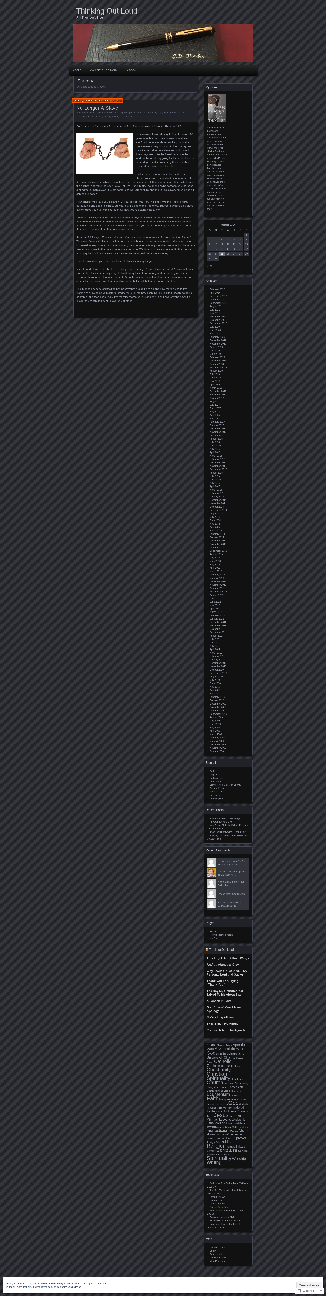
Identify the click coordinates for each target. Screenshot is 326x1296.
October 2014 (217, 506)
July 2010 (215, 680)
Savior (211, 1151)
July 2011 (215, 639)
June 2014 (215, 520)
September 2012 (218, 591)
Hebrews (220, 1107)
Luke (235, 1123)
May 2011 (215, 646)
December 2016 (218, 428)
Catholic (222, 1061)
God (100, 116)
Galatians (241, 1099)
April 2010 (215, 690)
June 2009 (215, 724)
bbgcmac (214, 774)
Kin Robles (215, 795)
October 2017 (217, 398)
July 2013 (215, 557)
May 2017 (215, 411)
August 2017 (216, 401)
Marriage (220, 1127)
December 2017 (218, 391)
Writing (214, 1162)
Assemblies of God (225, 1051)
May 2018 (215, 381)
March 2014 (216, 530)
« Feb (209, 266)
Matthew (236, 1127)
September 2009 (218, 714)
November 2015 (218, 466)
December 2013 (218, 540)
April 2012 (215, 608)
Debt (159, 112)
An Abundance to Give (221, 822)
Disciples (228, 1091)
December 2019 (218, 340)
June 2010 (215, 683)
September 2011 (218, 632)
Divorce (237, 1091)
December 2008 (218, 744)
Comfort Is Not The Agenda (226, 1030)
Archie (213, 771)
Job (231, 1116)
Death (210, 1090)
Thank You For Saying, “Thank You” (228, 832)
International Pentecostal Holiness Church (227, 1109)
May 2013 (215, 564)
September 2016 (218, 435)
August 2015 (216, 472)
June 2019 (215, 354)
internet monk (217, 791)
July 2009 (215, 720)
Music (218, 1135)
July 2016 (215, 442)
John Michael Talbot (224, 1117)
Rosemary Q (224, 902)
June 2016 (215, 445)
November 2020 (218, 316)
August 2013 (216, 554)
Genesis (211, 1104)
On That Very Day (219, 1207)
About (77, 70)
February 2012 (217, 615)
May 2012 (215, 605)
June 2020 (215, 330)
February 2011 (217, 656)
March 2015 (216, 489)
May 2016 (215, 449)
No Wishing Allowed (221, 1017)
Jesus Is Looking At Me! (222, 1217)
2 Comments (126, 116)
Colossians (229, 1083)
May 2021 (215, 313)
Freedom (92, 116)
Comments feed (218, 1257)
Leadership (238, 1119)
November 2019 (218, 343)
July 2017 (215, 405)
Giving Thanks (217, 1203)
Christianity (219, 1069)
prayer (241, 1138)
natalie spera (216, 798)
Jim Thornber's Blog (89, 17)
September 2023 (218, 296)
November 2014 (218, 503)
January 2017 (217, 425)
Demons (218, 1091)
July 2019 (215, 350)
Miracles (245, 1127)
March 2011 (216, 652)
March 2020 (216, 333)
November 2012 (218, 585)
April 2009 (215, 731)
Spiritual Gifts (223, 1154)
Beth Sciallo (216, 781)
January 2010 (217, 700)
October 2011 (217, 629)
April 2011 (215, 649)
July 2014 (215, 517)
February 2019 (217, 357)
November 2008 (218, 748)
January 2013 (217, 578)
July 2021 (215, 309)
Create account (217, 1247)
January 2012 (217, 619)
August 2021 (216, 306)
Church (215, 1082)
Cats (230, 1066)
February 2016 (217, 459)
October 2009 (217, 710)
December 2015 (218, 462)
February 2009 (217, 737)
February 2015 (217, 493)
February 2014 (217, 534)
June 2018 (215, 377)
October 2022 (217, 299)
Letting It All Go (217, 1197)
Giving (224, 1104)
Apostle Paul (134, 112)
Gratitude (243, 1104)
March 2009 (216, 734)
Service (243, 1150)
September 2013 (218, 551)
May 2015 (215, 483)
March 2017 (216, 418)
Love (229, 1123)
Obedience (234, 1134)
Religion (216, 1146)
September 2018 (218, 367)
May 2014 (215, 523)
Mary (228, 1126)
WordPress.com (218, 1261)
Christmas (237, 1079)
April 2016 (215, 452)
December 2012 (218, 581)
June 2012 (215, 602)
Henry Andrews (226, 861)
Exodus (234, 1095)
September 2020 (218, 323)
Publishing (229, 1142)
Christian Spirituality (97, 112)
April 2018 (215, 384)
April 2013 (215, 568)
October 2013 (217, 547)
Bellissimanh (216, 778)
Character (239, 1066)
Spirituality (219, 1158)
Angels (229, 1045)
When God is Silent (235, 894)
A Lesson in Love (219, 1001)
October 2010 (217, 669)
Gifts (218, 1104)
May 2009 (215, 727)
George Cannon (218, 788)
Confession (235, 1087)
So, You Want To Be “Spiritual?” (226, 1220)
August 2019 (216, 347)
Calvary (239, 1058)
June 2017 (215, 408)
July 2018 (215, 374)
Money (106, 116)
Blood (219, 1053)
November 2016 (218, 432)
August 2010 (216, 676)
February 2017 (217, 422)
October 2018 (217, 364)
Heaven (211, 1108)
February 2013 (217, 574)
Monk (244, 1130)
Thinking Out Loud (106, 11)
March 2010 (216, 693)
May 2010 (215, 686)
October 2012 (217, 588)
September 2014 (218, 510)
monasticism (218, 1130)
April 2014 (215, 527)
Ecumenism (218, 1094)
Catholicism (217, 1065)
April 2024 (215, 293)
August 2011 (216, 636)
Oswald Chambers (216, 1138)
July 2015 (215, 476)
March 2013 (216, 571)
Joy (229, 1119)
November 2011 (218, 625)
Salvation (241, 1146)
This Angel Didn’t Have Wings (225, 818)
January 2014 (217, 537)
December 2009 (218, 703)
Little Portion (216, 1123)
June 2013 (215, 561)
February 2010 (217, 697)
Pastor (230, 1138)
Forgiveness (228, 1099)
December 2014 (218, 500)
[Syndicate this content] (207, 949)
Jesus (221, 1115)
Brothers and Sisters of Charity (225, 1055)
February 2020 (217, 337)
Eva (220, 894)
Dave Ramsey (149, 112)
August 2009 (216, 717)
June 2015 (215, 479)
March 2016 (216, 456)
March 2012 (216, 612)
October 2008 (217, 751)
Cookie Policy (74, 1287)
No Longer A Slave (97, 108)
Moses (211, 1134)
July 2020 (215, 326)
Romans (230, 1147)
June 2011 (215, 642)
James (210, 1116)
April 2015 (215, 486)
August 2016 (216, 439)
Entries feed (216, 1254)
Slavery (115, 116)
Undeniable (216, 1200)
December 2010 (218, 663)
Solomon (211, 1155)
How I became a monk (103, 70)
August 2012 (216, 595)
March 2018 (216, 388)
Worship (239, 1159)
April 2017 (215, 415)
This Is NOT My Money (222, 1023)
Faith (165, 112)
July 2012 (215, 598)
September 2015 (218, 469)
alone (222, 1045)
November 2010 (218, 666)
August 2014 (216, 513)
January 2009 (217, 741)
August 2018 (216, 371)
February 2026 (217, 289)
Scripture (113, 112)
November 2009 (218, 707)
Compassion (220, 1087)
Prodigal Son (213, 1142)
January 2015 (217, 496)
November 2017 (218, 394)
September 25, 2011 (111, 100)
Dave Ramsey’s (136, 269)
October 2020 (217, 320)
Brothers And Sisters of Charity (225, 785)
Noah (224, 1135)
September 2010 (218, 673)
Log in (213, 1251)
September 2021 (218, 303)
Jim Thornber (90, 100)
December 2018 (218, 360)
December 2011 (218, 622)
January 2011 (217, 659)
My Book (130, 70)
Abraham (213, 1045)
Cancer (210, 1062)
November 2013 (218, 544)
